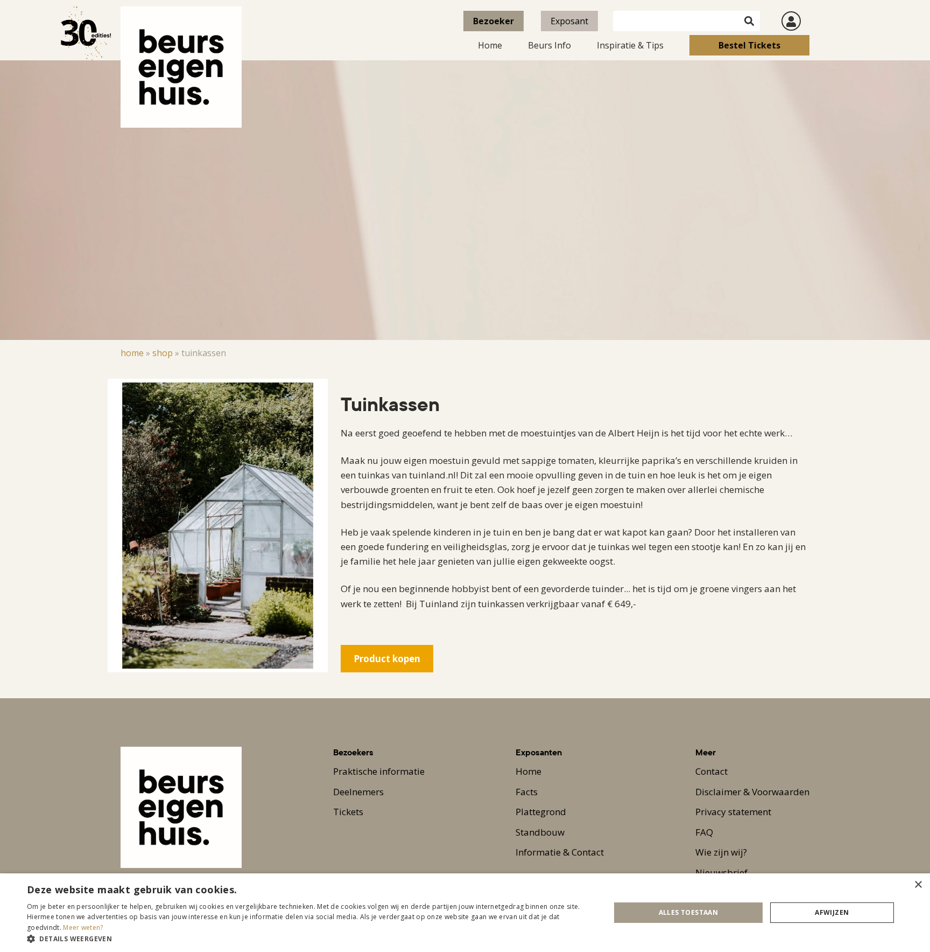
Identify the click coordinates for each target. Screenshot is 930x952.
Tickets (348, 811)
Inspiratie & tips (630, 45)
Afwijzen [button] (832, 912)
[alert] (465, 912)
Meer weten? (83, 927)
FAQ (704, 832)
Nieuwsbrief (721, 872)
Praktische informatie (379, 771)
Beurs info (549, 45)
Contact (711, 771)
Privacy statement (733, 811)
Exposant (569, 21)
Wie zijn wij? (721, 852)
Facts (527, 792)
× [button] (918, 885)
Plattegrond (541, 811)
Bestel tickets (749, 45)
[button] (310, 938)
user (791, 21)
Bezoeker (493, 21)
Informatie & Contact (560, 852)
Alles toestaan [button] (688, 912)
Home (490, 45)
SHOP (162, 353)
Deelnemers (358, 792)
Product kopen (387, 658)
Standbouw (540, 832)
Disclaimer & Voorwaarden (752, 792)
